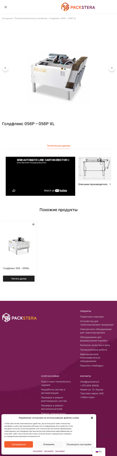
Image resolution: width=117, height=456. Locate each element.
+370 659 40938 (89, 385)
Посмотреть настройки (79, 444)
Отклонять (49, 444)
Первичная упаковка (92, 316)
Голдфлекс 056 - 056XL (16, 268)
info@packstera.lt (89, 381)
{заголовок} (38, 451)
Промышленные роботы (93, 349)
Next (112, 68)
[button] (91, 417)
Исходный (7, 18)
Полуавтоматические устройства (31, 18)
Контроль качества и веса (95, 345)
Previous (5, 68)
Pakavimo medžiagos (91, 365)
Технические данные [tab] (58, 145)
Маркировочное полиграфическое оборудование (90, 357)
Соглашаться (19, 444)
